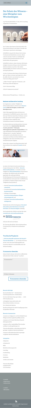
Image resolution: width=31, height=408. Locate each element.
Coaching (25, 21)
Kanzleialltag (6, 352)
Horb (20, 206)
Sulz (11, 206)
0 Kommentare (13, 23)
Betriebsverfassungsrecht (9, 347)
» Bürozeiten (6, 389)
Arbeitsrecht (6, 343)
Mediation (5, 357)
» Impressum (6, 381)
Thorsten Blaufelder (10, 21)
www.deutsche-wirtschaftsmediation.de (13, 213)
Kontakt (20, 145)
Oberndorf (24, 205)
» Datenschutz (6, 383)
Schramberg (6, 206)
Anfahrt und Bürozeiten (10, 404)
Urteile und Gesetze (8, 359)
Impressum (24, 404)
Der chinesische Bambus (9, 305)
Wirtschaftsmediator (15, 171)
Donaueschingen (15, 208)
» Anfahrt (5, 387)
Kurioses (5, 355)
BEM (4, 345)
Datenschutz (15, 405)
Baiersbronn (15, 206)
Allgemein (6, 23)
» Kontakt (5, 379)
